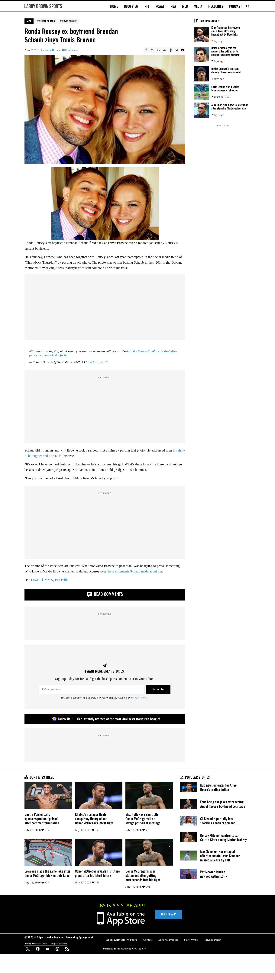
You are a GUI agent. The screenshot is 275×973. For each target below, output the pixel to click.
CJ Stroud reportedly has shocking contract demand (217, 820)
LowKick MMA (42, 580)
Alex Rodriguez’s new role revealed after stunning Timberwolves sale (229, 106)
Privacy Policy (139, 697)
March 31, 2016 (97, 362)
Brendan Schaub (46, 21)
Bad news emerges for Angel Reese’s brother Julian (219, 787)
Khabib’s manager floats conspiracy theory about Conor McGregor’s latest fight (94, 818)
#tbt (31, 351)
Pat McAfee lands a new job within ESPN (213, 874)
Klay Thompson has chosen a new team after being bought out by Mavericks (225, 31)
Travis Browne (69, 21)
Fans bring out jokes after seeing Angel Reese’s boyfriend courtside (222, 804)
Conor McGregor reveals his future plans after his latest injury (97, 873)
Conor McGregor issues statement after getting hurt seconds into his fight (142, 875)
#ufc (129, 351)
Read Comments (108, 594)
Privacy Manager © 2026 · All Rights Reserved (45, 944)
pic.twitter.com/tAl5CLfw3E (48, 355)
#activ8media (142, 351)
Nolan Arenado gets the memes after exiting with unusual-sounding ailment (225, 51)
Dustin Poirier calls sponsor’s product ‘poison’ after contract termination (41, 818)
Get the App (168, 914)
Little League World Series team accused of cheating (225, 88)
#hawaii (157, 351)
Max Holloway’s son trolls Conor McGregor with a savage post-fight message (142, 818)
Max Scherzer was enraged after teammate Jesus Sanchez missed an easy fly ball (220, 855)
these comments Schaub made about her (134, 571)
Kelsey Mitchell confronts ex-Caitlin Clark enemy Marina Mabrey (223, 837)
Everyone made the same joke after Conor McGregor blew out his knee (47, 873)
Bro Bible (61, 580)
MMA (29, 21)
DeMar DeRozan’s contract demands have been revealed (226, 70)
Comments (71, 50)
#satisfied (170, 351)
